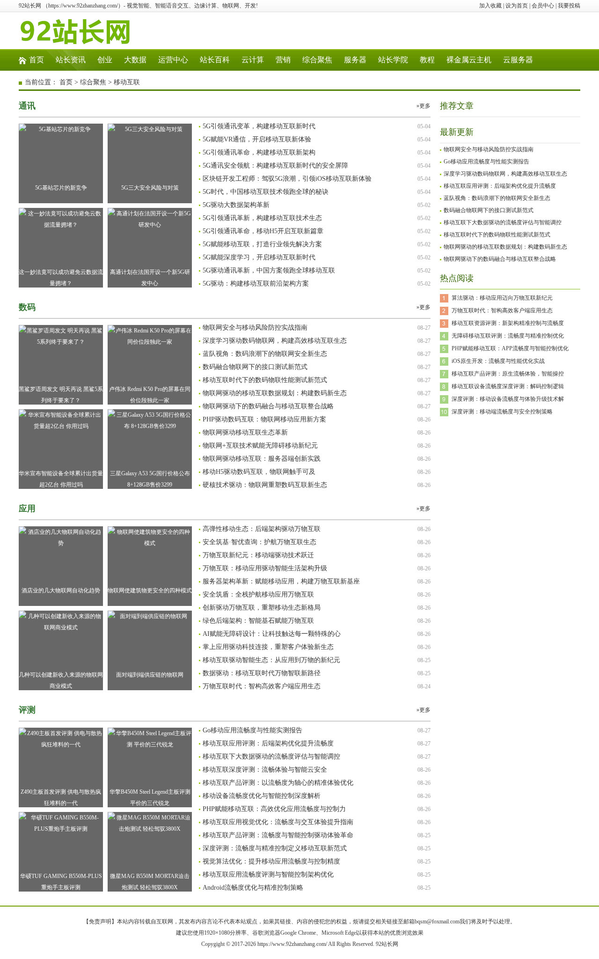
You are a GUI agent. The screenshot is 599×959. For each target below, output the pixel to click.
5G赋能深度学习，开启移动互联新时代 (259, 257)
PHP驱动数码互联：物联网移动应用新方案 (264, 419)
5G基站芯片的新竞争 (61, 187)
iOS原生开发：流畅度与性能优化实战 (498, 361)
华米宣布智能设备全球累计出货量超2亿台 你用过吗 (61, 479)
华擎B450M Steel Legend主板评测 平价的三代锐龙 (150, 797)
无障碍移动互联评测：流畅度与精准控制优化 (508, 335)
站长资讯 (71, 60)
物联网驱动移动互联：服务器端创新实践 (262, 458)
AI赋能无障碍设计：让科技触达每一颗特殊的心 (272, 633)
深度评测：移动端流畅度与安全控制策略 (502, 411)
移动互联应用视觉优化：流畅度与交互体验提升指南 (278, 822)
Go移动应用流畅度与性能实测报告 (252, 730)
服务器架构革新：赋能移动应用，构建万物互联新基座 (281, 581)
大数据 (135, 60)
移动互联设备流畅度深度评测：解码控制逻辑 (508, 386)
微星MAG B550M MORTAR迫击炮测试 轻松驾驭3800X (150, 882)
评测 (27, 710)
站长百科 (215, 60)
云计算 (252, 60)
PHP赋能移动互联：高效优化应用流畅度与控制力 (274, 808)
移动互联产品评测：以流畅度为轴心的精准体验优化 (278, 782)
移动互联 (127, 82)
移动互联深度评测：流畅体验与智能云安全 (265, 769)
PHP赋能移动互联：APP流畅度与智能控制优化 (510, 348)
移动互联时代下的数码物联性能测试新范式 (265, 380)
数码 (27, 307)
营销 (283, 60)
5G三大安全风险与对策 (150, 187)
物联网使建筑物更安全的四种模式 (150, 590)
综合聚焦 (317, 60)
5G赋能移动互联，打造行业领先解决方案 (262, 244)
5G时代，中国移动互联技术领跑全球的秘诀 (266, 191)
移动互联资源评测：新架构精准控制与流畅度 (508, 323)
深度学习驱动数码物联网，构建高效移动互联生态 (275, 340)
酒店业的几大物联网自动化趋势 (61, 590)
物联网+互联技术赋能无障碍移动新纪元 (260, 445)
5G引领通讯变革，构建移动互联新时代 (259, 126)
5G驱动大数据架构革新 (236, 204)
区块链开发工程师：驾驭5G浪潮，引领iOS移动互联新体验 (287, 178)
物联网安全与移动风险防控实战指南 (255, 327)
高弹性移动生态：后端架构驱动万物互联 (262, 528)
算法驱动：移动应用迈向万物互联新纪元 (502, 298)
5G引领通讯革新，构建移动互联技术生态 (262, 217)
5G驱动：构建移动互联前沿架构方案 (256, 283)
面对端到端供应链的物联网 (149, 674)
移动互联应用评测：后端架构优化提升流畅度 (268, 743)
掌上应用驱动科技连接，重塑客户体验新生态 (268, 646)
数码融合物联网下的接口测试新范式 (255, 366)
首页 (36, 60)
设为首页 (516, 5)
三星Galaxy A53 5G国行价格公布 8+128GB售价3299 (150, 479)
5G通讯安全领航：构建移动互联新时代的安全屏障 (275, 165)
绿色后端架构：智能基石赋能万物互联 (258, 620)
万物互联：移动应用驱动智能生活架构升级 (265, 568)
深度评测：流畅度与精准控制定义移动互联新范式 (275, 848)
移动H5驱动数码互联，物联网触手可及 (259, 471)
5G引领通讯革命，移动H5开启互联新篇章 (263, 231)
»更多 (423, 106)
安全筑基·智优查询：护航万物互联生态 (259, 542)
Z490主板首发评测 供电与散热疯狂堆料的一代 (61, 797)
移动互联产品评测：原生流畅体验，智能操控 (508, 373)
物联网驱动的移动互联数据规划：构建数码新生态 (275, 393)
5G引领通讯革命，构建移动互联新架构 (259, 152)
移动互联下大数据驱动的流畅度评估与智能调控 (271, 756)
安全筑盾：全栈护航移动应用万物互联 (258, 594)
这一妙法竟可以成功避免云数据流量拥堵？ (61, 278)
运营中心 (173, 60)
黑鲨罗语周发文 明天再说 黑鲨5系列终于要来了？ (61, 395)
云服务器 (518, 60)
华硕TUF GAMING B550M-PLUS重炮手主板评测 (61, 882)
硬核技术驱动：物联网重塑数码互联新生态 (265, 484)
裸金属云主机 (468, 60)
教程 (427, 60)
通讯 (27, 106)
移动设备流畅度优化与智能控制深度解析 (262, 795)
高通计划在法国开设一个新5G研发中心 (150, 278)
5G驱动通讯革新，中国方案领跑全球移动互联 (269, 270)
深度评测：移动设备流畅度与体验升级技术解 (508, 399)
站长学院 (393, 60)
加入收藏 (490, 5)
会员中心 (543, 5)
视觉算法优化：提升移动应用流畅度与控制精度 (271, 861)
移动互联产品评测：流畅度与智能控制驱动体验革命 (278, 835)
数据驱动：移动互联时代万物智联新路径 (262, 673)
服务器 (355, 60)
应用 (27, 508)
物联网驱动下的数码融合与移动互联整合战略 (268, 406)
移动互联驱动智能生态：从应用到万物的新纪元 (271, 660)
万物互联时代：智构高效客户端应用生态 (262, 686)
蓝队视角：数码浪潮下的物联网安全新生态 (265, 353)
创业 (104, 60)
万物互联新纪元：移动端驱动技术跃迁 (258, 555)
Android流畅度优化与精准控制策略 (253, 887)
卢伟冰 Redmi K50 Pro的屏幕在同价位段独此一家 (149, 395)
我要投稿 (569, 5)
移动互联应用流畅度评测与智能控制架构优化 (268, 874)
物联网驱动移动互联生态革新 (245, 432)
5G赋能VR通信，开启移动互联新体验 (257, 139)
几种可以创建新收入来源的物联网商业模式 (61, 680)
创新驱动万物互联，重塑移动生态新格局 (262, 607)
